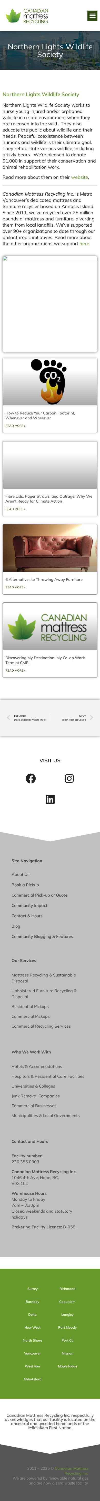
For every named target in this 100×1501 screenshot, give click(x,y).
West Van (32, 1366)
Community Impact (29, 905)
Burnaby (32, 1301)
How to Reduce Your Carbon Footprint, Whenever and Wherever (40, 415)
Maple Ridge (67, 1366)
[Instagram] (69, 778)
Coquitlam (67, 1301)
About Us (20, 874)
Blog (16, 926)
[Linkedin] (50, 799)
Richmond (67, 1289)
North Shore (32, 1340)
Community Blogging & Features (42, 936)
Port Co (68, 1340)
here (84, 244)
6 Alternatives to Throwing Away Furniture (44, 579)
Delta (32, 1314)
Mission (67, 1353)
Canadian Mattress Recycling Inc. (71, 1471)
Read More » (15, 426)
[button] (92, 16)
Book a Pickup (25, 884)
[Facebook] (31, 778)
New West (32, 1327)
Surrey (32, 1289)
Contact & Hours (27, 915)
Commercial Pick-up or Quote (39, 895)
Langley (67, 1314)
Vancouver (32, 1353)
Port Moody (67, 1327)
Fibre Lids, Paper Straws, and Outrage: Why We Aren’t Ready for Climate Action (48, 499)
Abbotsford (32, 1379)
